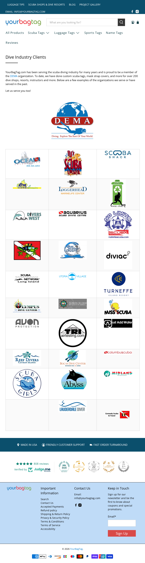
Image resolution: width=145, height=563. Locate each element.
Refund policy (49, 510)
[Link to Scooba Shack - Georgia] (118, 157)
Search (45, 499)
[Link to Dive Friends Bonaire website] (27, 187)
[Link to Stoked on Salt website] (118, 207)
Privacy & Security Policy (55, 517)
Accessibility (48, 529)
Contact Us (47, 503)
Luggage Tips (15, 4)
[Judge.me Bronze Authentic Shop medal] (108, 466)
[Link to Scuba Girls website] (27, 396)
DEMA (13, 76)
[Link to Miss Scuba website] (118, 315)
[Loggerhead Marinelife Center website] (73, 194)
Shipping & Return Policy (55, 514)
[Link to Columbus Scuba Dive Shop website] (118, 353)
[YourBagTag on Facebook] (132, 11)
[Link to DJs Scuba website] (72, 175)
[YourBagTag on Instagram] (137, 11)
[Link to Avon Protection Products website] (27, 326)
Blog (72, 4)
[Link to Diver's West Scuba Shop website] (27, 219)
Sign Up (122, 533)
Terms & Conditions (52, 521)
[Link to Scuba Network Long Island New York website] (27, 283)
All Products (15, 33)
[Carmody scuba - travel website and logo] (118, 427)
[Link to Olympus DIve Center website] (27, 313)
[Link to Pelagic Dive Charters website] (27, 259)
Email (112, 516)
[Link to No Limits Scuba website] (118, 237)
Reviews (12, 43)
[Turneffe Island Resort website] (118, 295)
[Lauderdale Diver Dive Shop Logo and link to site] (73, 411)
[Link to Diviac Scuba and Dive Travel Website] (118, 268)
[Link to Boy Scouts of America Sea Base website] (73, 308)
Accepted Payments (52, 506)
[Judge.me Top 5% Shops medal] (123, 466)
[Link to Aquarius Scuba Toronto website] (73, 215)
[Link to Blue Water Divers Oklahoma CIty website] (73, 258)
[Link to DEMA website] (72, 138)
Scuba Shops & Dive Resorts (46, 4)
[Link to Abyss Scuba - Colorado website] (73, 389)
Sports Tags (93, 33)
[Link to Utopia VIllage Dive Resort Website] (73, 279)
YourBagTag (76, 548)
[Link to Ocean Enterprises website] (27, 166)
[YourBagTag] (23, 22)
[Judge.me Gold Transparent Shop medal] (79, 466)
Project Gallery (89, 4)
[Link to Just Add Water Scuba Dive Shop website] (118, 326)
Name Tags (114, 33)
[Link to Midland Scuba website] (118, 376)
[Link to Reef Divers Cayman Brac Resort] (27, 365)
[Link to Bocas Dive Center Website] (73, 365)
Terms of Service (50, 525)
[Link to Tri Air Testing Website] (73, 346)
